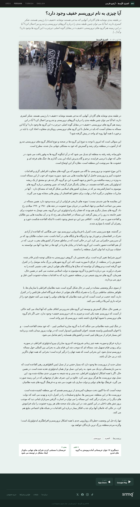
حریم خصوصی (11, 494)
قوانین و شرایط (25, 494)
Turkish (29, 3)
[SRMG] (127, 494)
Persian (18, 3)
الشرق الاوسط (102, 39)
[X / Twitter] (77, 494)
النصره (107, 438)
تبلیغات (35, 494)
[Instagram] (87, 494)
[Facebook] (82, 494)
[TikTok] (92, 494)
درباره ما (44, 494)
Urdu (8, 3)
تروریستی (97, 438)
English (41, 3)
